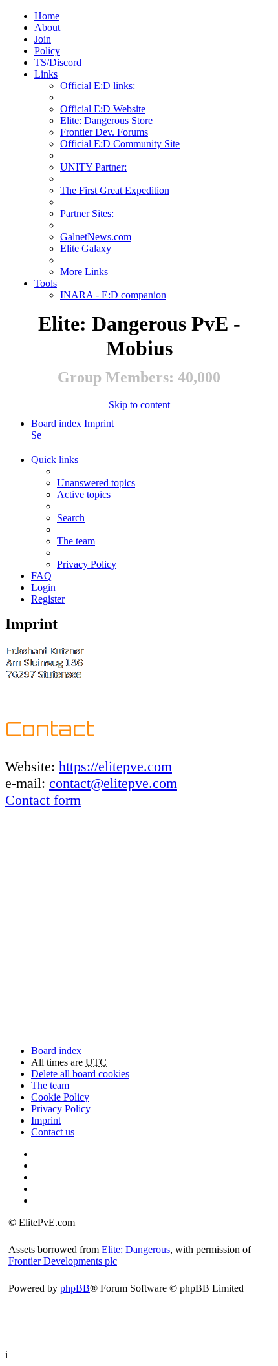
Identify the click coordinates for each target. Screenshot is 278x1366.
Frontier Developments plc (62, 1261)
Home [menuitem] (46, 15)
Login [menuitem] (43, 587)
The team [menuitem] (76, 540)
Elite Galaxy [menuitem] (85, 248)
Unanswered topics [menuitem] (96, 482)
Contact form (43, 800)
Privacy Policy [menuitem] (86, 564)
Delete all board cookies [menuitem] (80, 1073)
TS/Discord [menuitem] (57, 62)
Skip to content (139, 404)
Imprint (99, 423)
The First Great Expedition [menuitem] (114, 190)
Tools (45, 283)
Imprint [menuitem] (46, 1120)
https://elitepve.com (115, 766)
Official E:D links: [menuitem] (97, 85)
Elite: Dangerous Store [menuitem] (106, 120)
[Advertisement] (139, 924)
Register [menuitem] (48, 599)
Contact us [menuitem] (52, 1131)
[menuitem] (47, 27)
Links (46, 73)
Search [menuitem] (36, 434)
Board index (56, 423)
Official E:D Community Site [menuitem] (120, 143)
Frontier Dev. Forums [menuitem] (104, 132)
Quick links (54, 459)
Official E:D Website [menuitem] (102, 108)
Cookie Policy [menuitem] (60, 1097)
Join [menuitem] (42, 39)
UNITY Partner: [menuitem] (93, 166)
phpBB (75, 1288)
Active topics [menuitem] (84, 494)
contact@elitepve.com (113, 783)
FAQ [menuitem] (41, 575)
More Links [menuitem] (84, 271)
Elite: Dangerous (136, 1249)
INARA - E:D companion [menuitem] (113, 294)
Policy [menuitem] (47, 50)
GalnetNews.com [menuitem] (95, 236)
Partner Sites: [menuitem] (87, 213)
